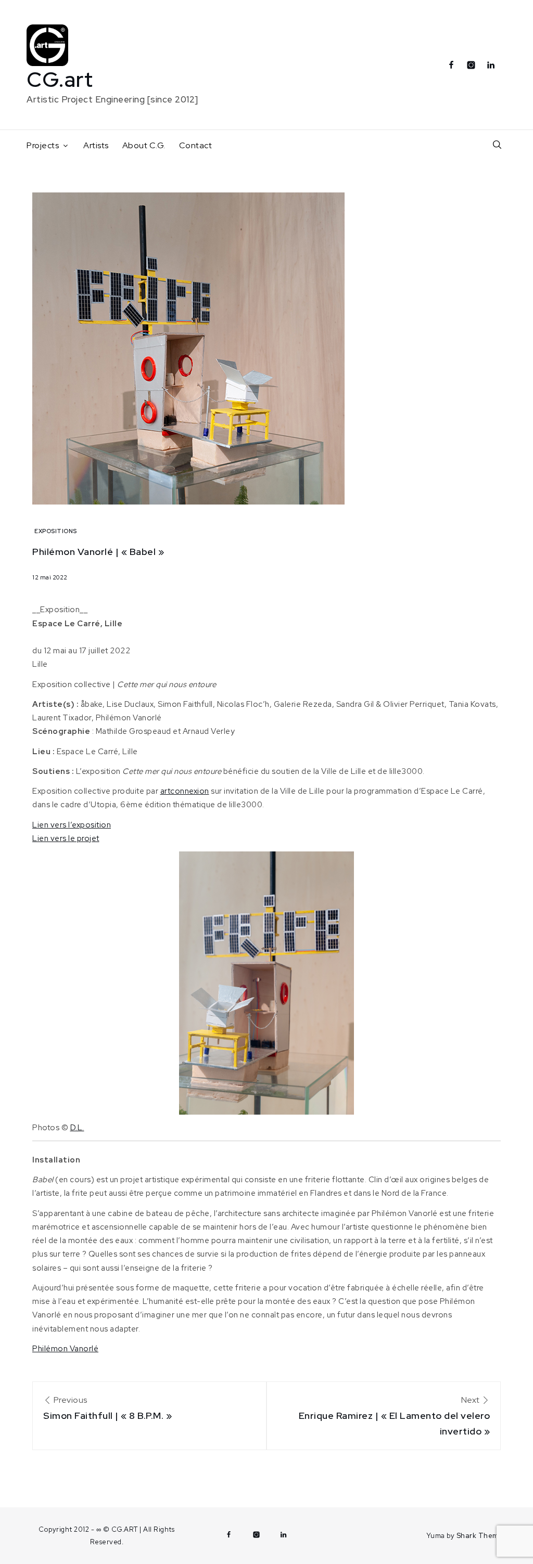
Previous (107, 1407)
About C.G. (144, 145)
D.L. (77, 1127)
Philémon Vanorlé (65, 1348)
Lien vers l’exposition (71, 825)
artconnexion (184, 791)
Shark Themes (481, 1535)
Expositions (55, 531)
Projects (43, 145)
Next (394, 1415)
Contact (195, 145)
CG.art (60, 79)
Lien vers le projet (65, 838)
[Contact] (506, 61)
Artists (96, 145)
